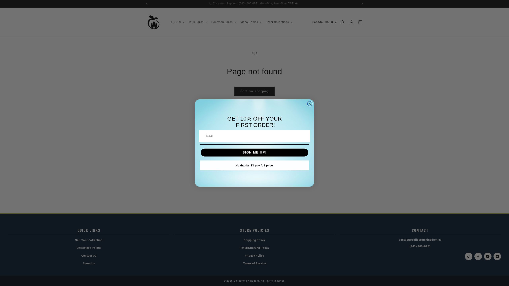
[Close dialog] (309, 103)
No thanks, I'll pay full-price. (255, 165)
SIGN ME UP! (255, 152)
